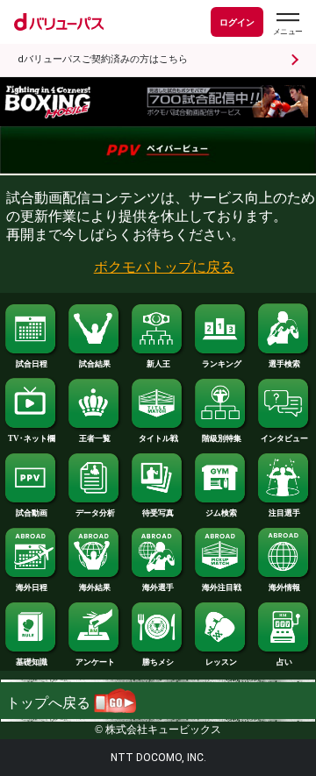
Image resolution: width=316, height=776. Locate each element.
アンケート (95, 662)
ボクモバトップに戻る (164, 267)
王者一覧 (95, 438)
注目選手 (284, 513)
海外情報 (284, 587)
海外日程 (31, 587)
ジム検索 (221, 513)
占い (284, 662)
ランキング (221, 364)
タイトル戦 (158, 438)
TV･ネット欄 (31, 438)
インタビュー (284, 438)
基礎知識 (31, 662)
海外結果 (95, 587)
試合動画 (31, 513)
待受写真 (158, 513)
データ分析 (95, 513)
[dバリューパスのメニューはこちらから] (287, 24)
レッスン (221, 662)
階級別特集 (221, 438)
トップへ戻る (50, 702)
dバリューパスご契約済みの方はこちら (103, 59)
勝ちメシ (158, 662)
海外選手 (158, 587)
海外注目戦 (221, 587)
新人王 (158, 364)
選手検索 (284, 364)
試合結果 (95, 364)
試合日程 (31, 364)
